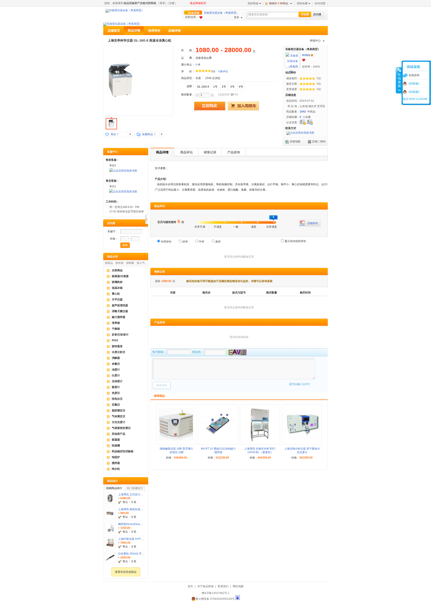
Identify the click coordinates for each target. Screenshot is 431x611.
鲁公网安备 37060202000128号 (215, 598)
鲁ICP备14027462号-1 (215, 593)
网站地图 (238, 586)
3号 (232, 86)
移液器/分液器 (120, 276)
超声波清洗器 (120, 305)
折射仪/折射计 (120, 334)
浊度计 (116, 369)
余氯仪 (116, 363)
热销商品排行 (114, 488)
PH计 (115, 340)
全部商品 (117, 270)
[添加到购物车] (243, 105)
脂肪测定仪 (118, 410)
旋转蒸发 (117, 346)
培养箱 (116, 322)
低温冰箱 (117, 287)
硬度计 (116, 387)
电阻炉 (116, 457)
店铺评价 (312, 223)
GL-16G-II (203, 86)
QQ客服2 (414, 91)
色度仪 (116, 393)
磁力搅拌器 (118, 317)
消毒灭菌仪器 (120, 311)
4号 (241, 86)
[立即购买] (209, 105)
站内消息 (320, 3)
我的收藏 (302, 3)
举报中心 (315, 40)
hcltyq (306, 55)
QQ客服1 (414, 83)
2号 (224, 86)
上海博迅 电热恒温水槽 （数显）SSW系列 (143, 509)
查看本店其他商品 (125, 572)
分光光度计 (118, 422)
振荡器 (116, 439)
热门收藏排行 (135, 488)
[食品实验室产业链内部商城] (125, 11)
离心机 (116, 293)
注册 (171, 3)
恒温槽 (116, 445)
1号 (215, 86)
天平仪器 (117, 299)
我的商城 (253, 3)
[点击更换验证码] (235, 352)
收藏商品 (147, 134)
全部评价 (166, 241)
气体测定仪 (118, 416)
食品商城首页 (198, 3)
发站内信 (312, 55)
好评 (185, 241)
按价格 (119, 263)
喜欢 (113, 134)
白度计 (116, 375)
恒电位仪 (117, 398)
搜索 (125, 245)
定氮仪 (116, 404)
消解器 (116, 358)
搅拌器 (116, 463)
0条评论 (223, 71)
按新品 (109, 263)
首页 (190, 586)
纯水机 (116, 468)
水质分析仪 (118, 352)
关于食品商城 (205, 586)
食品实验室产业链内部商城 (140, 3)
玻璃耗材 (117, 282)
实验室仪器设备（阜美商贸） (221, 12)
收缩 (399, 80)
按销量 (130, 263)
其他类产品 (118, 433)
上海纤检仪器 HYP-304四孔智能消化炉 (141, 538)
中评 (201, 241)
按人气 (141, 263)
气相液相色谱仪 (121, 428)
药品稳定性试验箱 (122, 451)
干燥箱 (116, 328)
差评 (218, 241)
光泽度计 (117, 381)
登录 (162, 3)
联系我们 (223, 586)
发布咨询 (161, 385)
